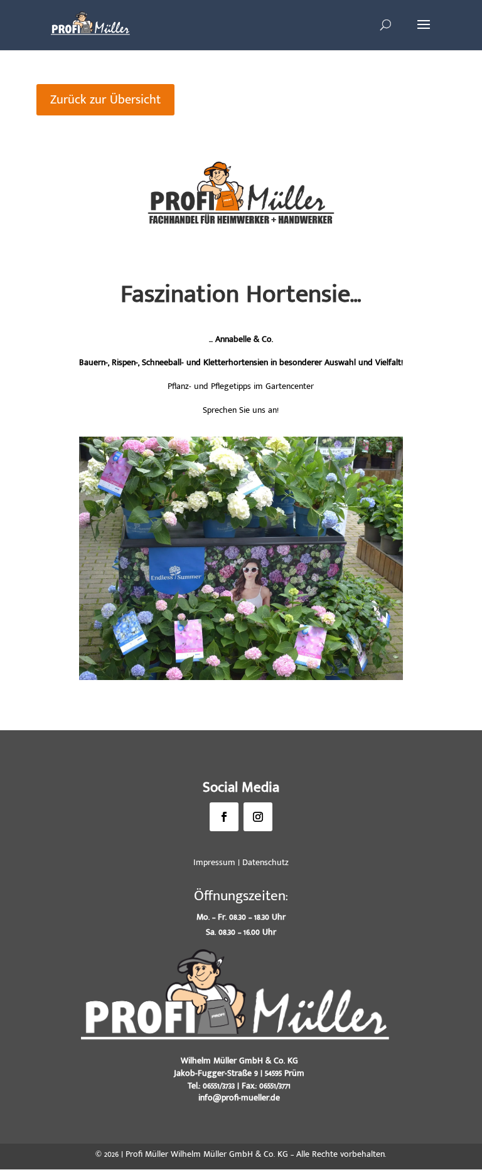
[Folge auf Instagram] (258, 816)
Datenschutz (265, 862)
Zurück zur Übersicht (105, 99)
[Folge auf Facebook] (224, 816)
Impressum (214, 862)
